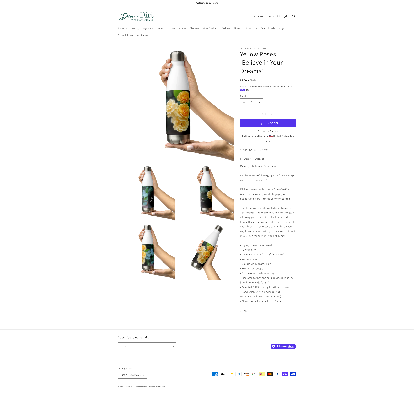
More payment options (268, 131)
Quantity (244, 96)
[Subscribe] (172, 346)
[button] (122, 28)
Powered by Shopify (156, 386)
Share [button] (247, 311)
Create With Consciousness (136, 386)
